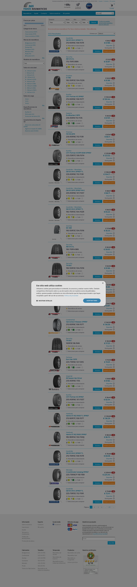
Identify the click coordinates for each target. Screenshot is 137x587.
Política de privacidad (71, 295)
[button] (44, 301)
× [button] (102, 283)
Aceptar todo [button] (92, 300)
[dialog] (68, 293)
